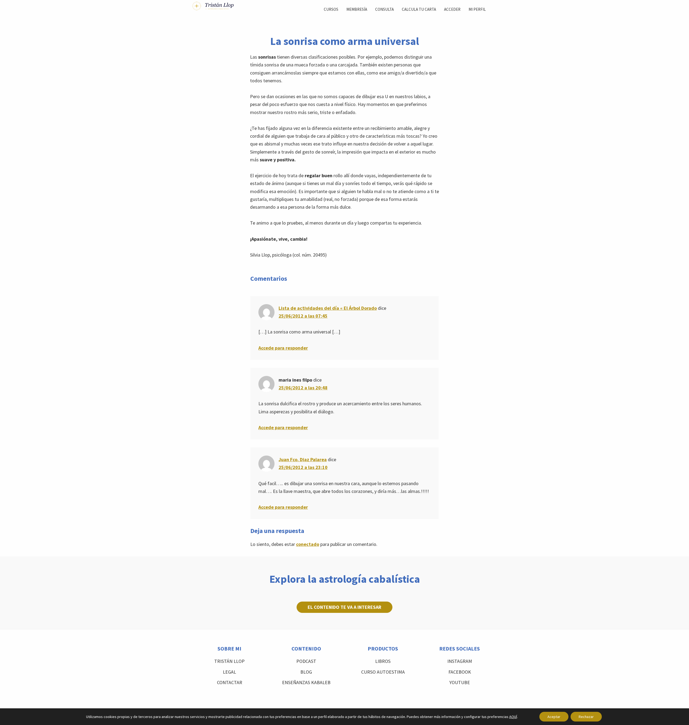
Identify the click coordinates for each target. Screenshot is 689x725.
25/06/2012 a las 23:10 (303, 467)
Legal (229, 672)
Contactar (229, 682)
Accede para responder (283, 348)
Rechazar (586, 716)
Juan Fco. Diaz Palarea (303, 459)
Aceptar (553, 716)
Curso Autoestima (383, 672)
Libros (383, 661)
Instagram (459, 661)
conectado (307, 544)
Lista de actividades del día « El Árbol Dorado (328, 308)
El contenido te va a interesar (344, 607)
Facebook (459, 672)
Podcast (306, 661)
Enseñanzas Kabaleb (306, 682)
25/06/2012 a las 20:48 (303, 388)
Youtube (459, 682)
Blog (306, 672)
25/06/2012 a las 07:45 (303, 316)
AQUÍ (513, 716)
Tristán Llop (229, 661)
